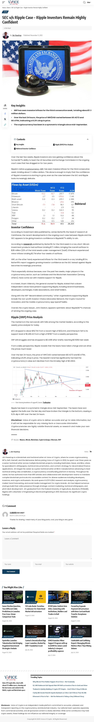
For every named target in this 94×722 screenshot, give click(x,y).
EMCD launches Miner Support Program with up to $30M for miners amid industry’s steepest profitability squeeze (57, 645)
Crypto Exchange (44, 440)
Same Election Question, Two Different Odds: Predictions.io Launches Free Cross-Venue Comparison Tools (11, 611)
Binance (22, 440)
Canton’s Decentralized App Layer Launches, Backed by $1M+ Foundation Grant (35, 643)
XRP (59, 440)
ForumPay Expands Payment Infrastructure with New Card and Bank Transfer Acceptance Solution (80, 611)
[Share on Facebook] (5, 113)
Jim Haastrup (16, 35)
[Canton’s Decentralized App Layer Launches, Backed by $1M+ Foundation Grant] (35, 631)
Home (4, 7)
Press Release (9, 602)
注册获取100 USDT (17, 513)
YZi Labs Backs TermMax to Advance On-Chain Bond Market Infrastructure (35, 609)
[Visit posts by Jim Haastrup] (5, 35)
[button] (4, 2)
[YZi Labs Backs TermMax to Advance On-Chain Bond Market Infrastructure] (35, 597)
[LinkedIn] (91, 451)
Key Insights (20, 144)
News (8, 7)
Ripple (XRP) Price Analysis (64, 145)
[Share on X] (5, 119)
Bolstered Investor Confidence (26, 149)
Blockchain (34, 440)
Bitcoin (28, 440)
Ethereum (54, 440)
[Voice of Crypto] (13, 2)
